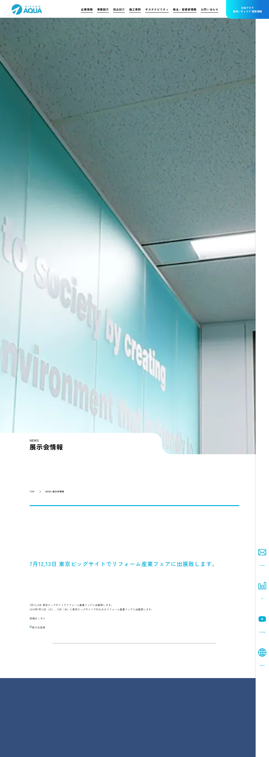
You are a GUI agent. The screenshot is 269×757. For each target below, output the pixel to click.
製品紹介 (119, 9)
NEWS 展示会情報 (54, 491)
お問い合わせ (209, 9)
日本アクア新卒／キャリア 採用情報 (247, 9)
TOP (32, 491)
